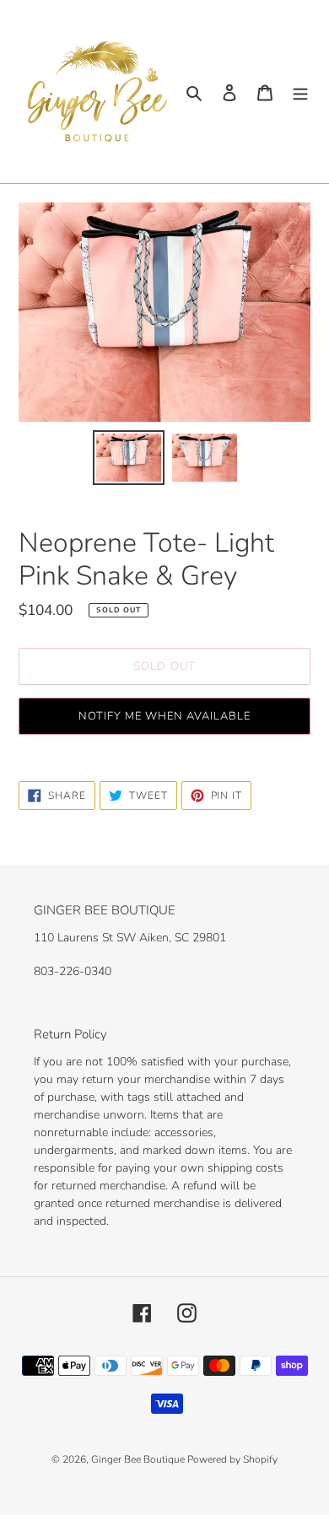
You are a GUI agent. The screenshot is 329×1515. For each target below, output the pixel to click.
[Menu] (300, 91)
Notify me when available (164, 716)
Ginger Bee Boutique (139, 1459)
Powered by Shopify (232, 1459)
